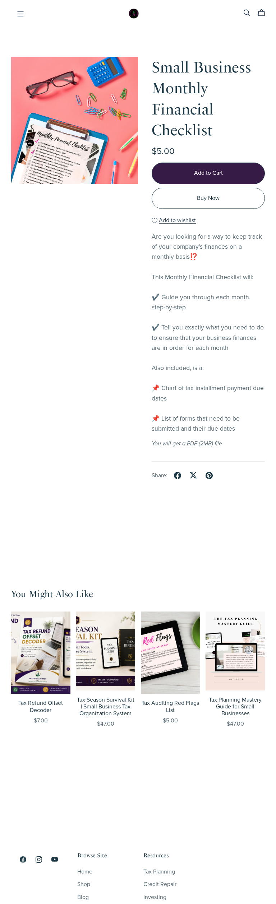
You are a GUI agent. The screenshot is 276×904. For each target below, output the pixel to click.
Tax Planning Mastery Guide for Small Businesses (235, 706)
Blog (83, 897)
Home (84, 871)
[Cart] (264, 13)
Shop (83, 884)
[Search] (247, 12)
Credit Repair (159, 884)
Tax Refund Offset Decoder (40, 706)
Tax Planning (159, 871)
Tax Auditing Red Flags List (170, 706)
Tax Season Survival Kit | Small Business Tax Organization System (105, 706)
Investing (154, 897)
